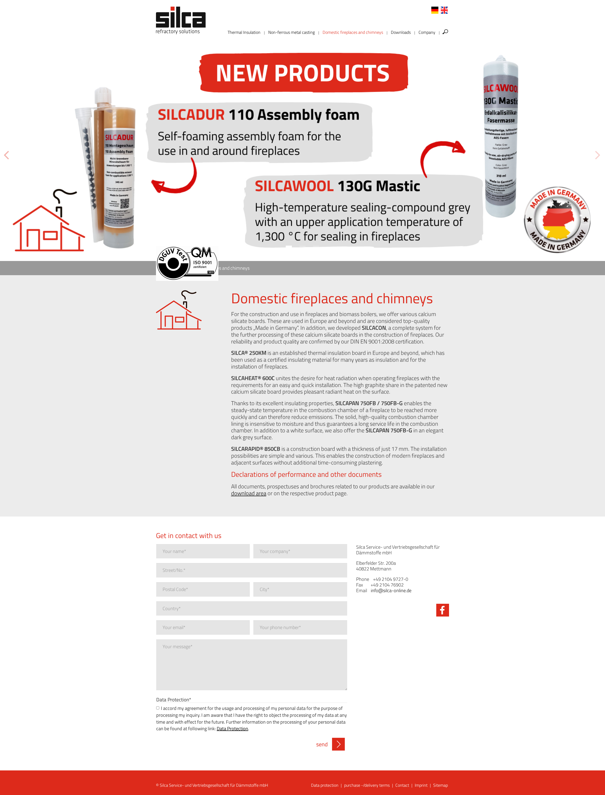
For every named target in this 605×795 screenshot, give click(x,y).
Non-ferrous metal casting (291, 32)
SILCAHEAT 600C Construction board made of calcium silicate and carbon (404, 167)
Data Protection (173, 699)
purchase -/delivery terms (367, 785)
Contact (402, 785)
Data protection (324, 785)
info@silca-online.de (391, 590)
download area (248, 493)
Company (427, 32)
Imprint (421, 785)
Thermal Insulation (244, 32)
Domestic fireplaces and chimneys (353, 32)
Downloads (401, 32)
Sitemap (440, 785)
